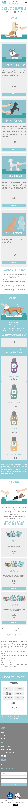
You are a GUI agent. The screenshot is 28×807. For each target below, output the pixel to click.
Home (2, 732)
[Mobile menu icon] (26, 2)
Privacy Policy (6, 750)
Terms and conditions (8, 753)
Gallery (3, 738)
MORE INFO (14, 94)
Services (4, 735)
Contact (4, 756)
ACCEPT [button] (15, 804)
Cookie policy (5, 747)
